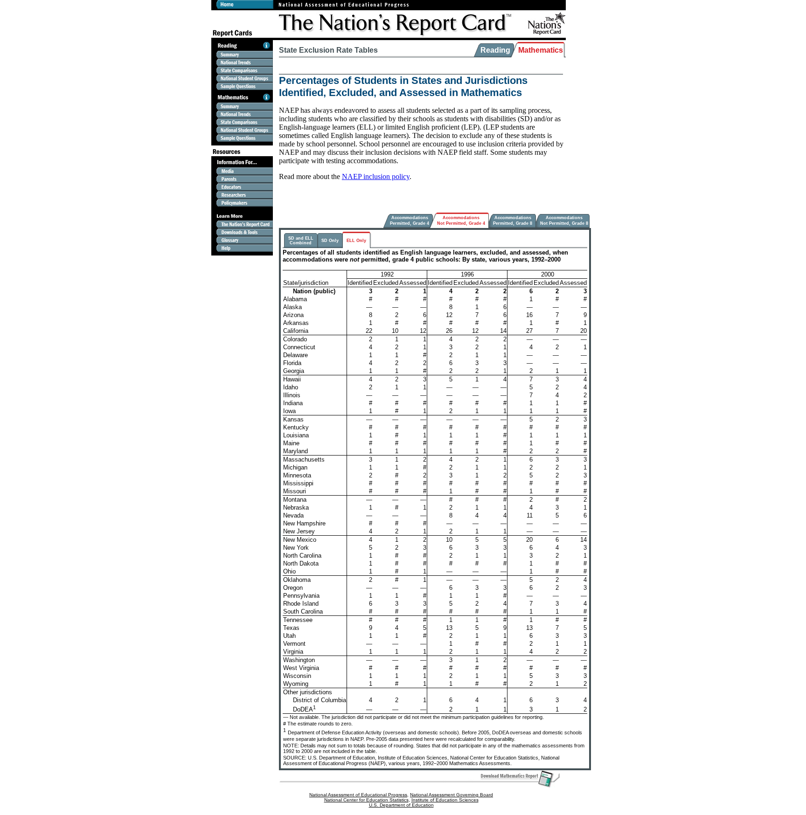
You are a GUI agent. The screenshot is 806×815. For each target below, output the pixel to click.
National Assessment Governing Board (451, 794)
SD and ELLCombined (300, 240)
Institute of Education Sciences (445, 799)
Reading (495, 50)
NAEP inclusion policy (376, 176)
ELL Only (356, 240)
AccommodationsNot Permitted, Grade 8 (564, 220)
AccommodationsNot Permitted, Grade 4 (461, 220)
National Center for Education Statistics (366, 799)
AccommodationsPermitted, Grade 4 (409, 220)
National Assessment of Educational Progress (358, 794)
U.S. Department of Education (401, 805)
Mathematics (540, 50)
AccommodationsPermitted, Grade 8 (512, 220)
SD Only (330, 240)
